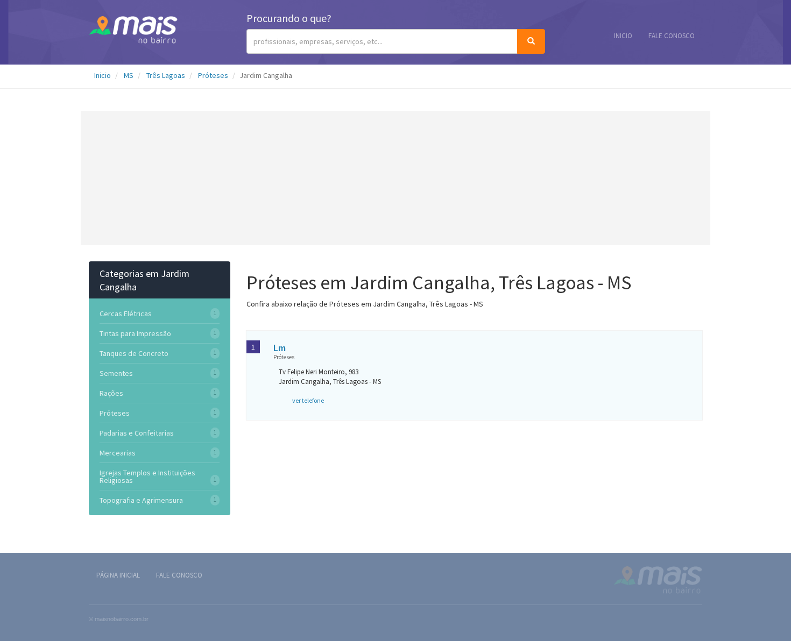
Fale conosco (671, 35)
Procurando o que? (288, 18)
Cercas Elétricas (126, 313)
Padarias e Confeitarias (137, 433)
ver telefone (308, 400)
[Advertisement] (395, 178)
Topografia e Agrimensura (141, 500)
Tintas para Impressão (135, 333)
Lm (279, 347)
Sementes (116, 373)
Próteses (213, 75)
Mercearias (118, 453)
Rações (111, 393)
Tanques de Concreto (134, 353)
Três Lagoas (165, 75)
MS (128, 75)
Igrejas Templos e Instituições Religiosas (147, 476)
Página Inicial (118, 575)
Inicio (623, 35)
